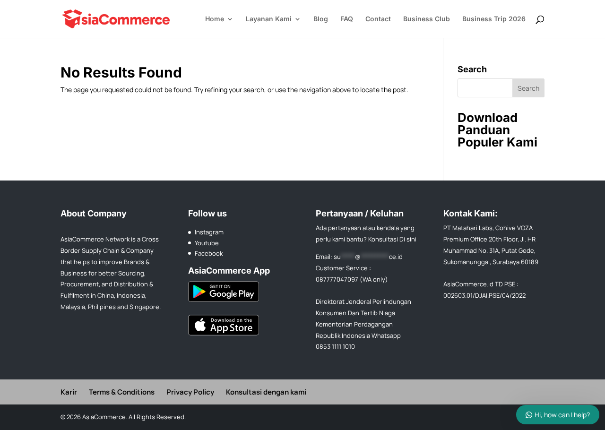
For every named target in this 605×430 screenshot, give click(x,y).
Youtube (207, 243)
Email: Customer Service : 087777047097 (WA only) (359, 268)
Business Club (426, 19)
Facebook (209, 253)
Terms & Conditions (122, 392)
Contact (378, 19)
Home (214, 19)
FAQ (346, 19)
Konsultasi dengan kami (266, 392)
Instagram (209, 232)
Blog (320, 19)
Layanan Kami (269, 19)
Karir (68, 392)
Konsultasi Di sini (392, 239)
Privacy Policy (190, 392)
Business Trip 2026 (494, 19)
